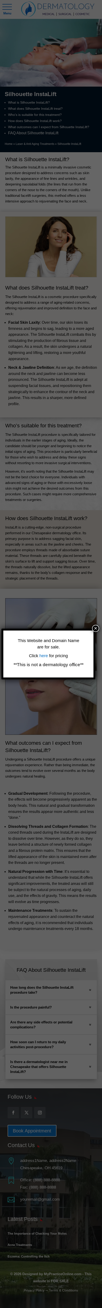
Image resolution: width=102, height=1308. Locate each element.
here (44, 655)
